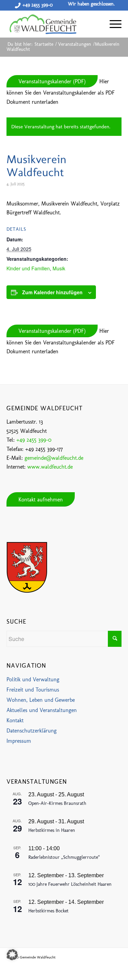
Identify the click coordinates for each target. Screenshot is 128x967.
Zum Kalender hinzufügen (52, 292)
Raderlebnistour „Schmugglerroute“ (64, 857)
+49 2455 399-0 (38, 5)
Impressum (18, 741)
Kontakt (15, 720)
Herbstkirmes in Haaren (51, 830)
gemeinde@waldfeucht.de (54, 458)
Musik (59, 268)
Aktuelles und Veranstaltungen (41, 710)
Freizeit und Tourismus (32, 689)
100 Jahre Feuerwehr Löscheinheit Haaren (70, 884)
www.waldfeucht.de (50, 467)
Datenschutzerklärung (31, 730)
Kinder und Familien (28, 268)
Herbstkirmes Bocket (48, 911)
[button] (12, 954)
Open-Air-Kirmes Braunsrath (57, 803)
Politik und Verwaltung (32, 679)
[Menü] (112, 24)
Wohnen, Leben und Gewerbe (40, 700)
